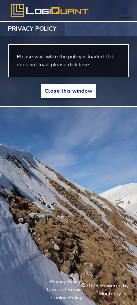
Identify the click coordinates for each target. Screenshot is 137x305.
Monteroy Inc (113, 293)
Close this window (68, 91)
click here (79, 64)
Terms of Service (65, 289)
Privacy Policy (65, 281)
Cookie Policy (66, 297)
